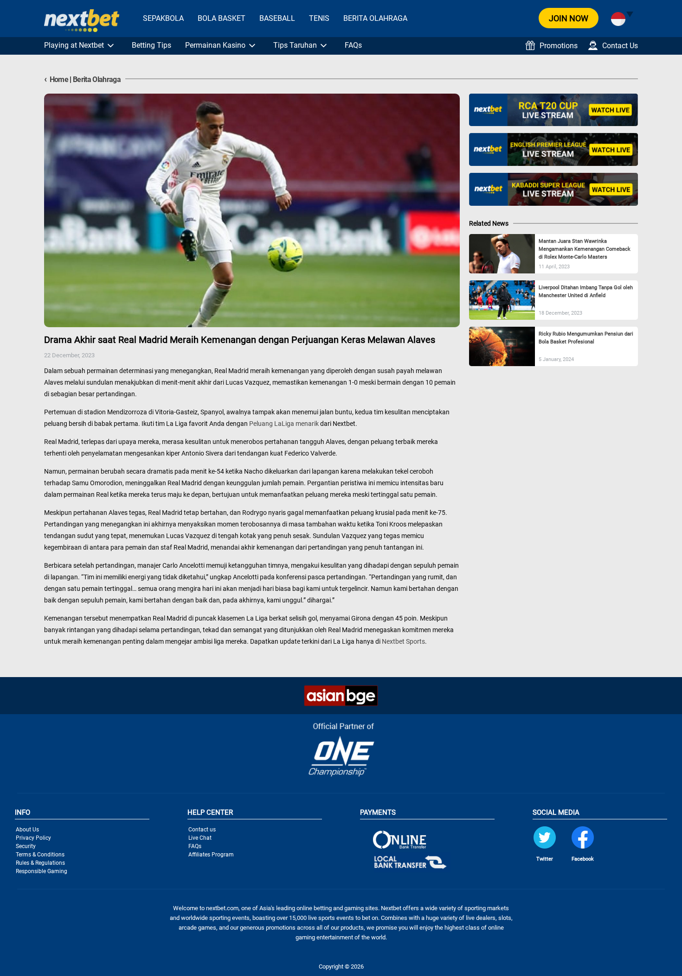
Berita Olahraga (375, 18)
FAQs (353, 45)
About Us (27, 829)
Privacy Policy (33, 838)
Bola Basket (221, 18)
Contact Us (620, 45)
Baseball (277, 18)
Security (26, 846)
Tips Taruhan (295, 45)
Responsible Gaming (41, 871)
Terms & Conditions (40, 854)
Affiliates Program (211, 854)
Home (56, 79)
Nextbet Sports (403, 641)
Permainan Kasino (215, 45)
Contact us (202, 829)
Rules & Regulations (40, 863)
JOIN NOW (568, 18)
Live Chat (200, 838)
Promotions (559, 45)
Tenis (319, 18)
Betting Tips (151, 45)
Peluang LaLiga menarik (284, 423)
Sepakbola (163, 18)
